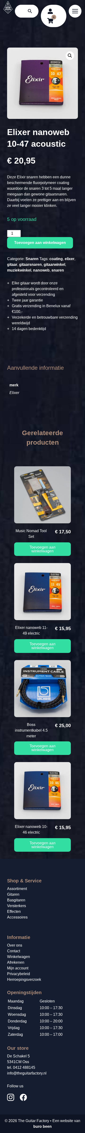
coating (56, 259)
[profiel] (50, 11)
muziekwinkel (19, 270)
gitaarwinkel (54, 265)
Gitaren (13, 894)
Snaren (32, 259)
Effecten (14, 911)
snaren (57, 270)
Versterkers (16, 906)
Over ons (14, 945)
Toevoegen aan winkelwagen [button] (42, 549)
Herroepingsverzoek (24, 979)
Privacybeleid (18, 974)
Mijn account (17, 968)
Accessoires (17, 917)
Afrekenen (15, 962)
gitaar (12, 265)
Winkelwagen (18, 957)
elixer (69, 259)
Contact (13, 951)
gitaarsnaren (30, 265)
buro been (42, 1126)
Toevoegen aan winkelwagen (40, 243)
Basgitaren (16, 900)
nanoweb (41, 270)
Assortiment (17, 889)
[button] (70, 55)
